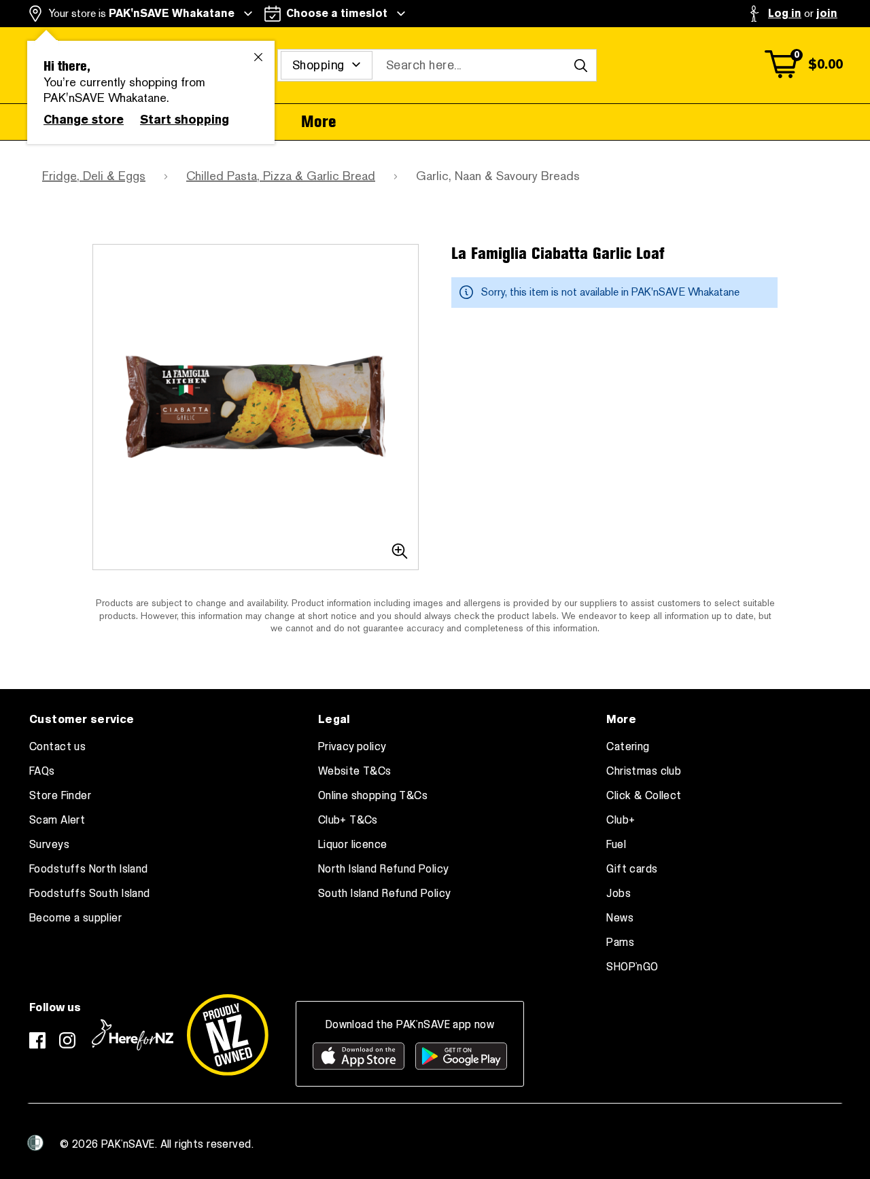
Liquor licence (352, 844)
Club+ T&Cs (348, 820)
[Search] (580, 65)
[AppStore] (358, 1056)
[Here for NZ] (132, 1035)
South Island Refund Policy (384, 893)
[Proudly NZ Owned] (227, 1035)
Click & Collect (643, 795)
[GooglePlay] (461, 1056)
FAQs (42, 771)
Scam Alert (57, 820)
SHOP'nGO (632, 967)
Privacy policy (352, 746)
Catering (627, 746)
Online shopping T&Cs (373, 795)
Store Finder (60, 795)
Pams (620, 942)
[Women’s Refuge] (35, 1143)
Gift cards (631, 869)
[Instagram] (67, 1040)
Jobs (618, 893)
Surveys (49, 844)
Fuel (616, 844)
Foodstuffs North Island (88, 869)
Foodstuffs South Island (89, 893)
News (619, 918)
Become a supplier (75, 918)
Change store (84, 119)
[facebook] (37, 1040)
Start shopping (184, 119)
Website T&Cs (355, 771)
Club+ (620, 820)
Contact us (57, 746)
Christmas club (643, 771)
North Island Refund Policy (383, 869)
